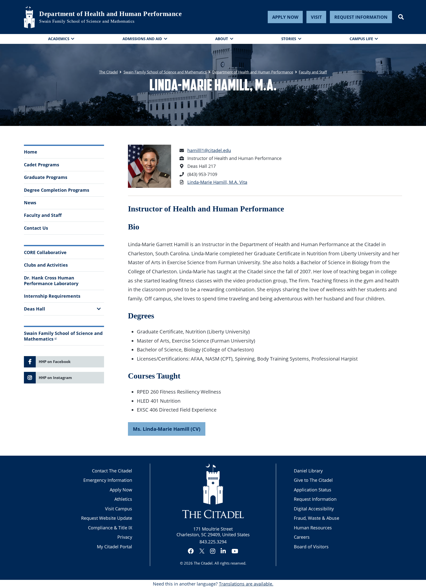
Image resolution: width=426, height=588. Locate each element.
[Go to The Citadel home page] (29, 17)
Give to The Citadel (313, 480)
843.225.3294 (213, 542)
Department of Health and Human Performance (110, 13)
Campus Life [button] (361, 38)
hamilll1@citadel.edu (209, 150)
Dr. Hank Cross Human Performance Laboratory (51, 280)
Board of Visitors (311, 547)
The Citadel (203, 563)
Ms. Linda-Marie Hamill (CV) (166, 428)
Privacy (124, 537)
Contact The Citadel (112, 471)
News (30, 203)
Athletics (123, 499)
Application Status (312, 490)
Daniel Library (308, 471)
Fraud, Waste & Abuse (316, 518)
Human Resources (313, 528)
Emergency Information (107, 480)
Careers (302, 537)
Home (30, 152)
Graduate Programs (45, 177)
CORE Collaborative (45, 252)
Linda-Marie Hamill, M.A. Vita (217, 182)
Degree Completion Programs (56, 190)
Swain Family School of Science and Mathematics (87, 21)
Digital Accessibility (314, 509)
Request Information (361, 17)
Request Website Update (106, 518)
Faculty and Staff (43, 215)
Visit (316, 17)
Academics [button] (58, 38)
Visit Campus (118, 509)
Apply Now (285, 17)
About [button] (221, 38)
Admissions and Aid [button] (142, 38)
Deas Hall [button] (34, 309)
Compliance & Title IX (110, 528)
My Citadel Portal (114, 547)
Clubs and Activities (46, 265)
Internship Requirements (52, 296)
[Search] (401, 17)
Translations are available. (246, 584)
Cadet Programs (41, 165)
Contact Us (36, 228)
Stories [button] (288, 38)
